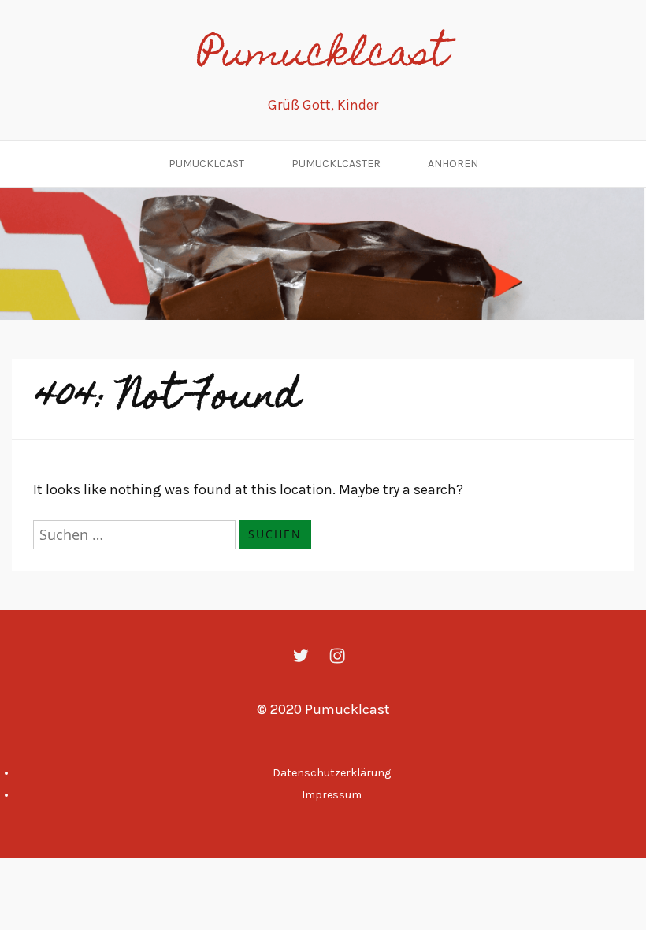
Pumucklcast (323, 57)
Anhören (453, 163)
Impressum (332, 795)
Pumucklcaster (336, 163)
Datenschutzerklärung (332, 772)
